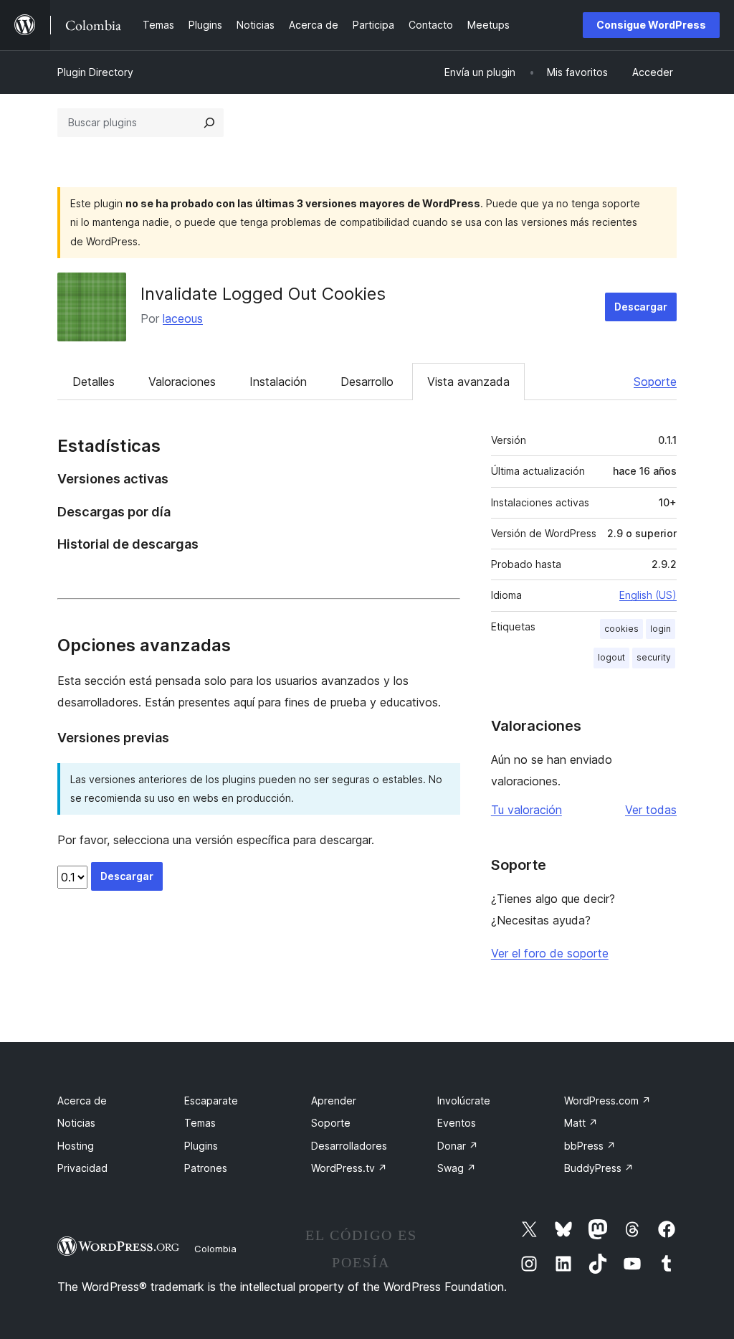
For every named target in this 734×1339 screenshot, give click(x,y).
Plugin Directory (95, 72)
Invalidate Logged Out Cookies (263, 293)
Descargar (640, 307)
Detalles (93, 381)
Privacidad (82, 1168)
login (660, 628)
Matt (581, 1123)
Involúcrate (463, 1100)
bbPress (590, 1146)
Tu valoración (526, 810)
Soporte (655, 381)
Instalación (278, 381)
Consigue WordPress (651, 25)
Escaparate (211, 1100)
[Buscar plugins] (209, 122)
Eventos (456, 1123)
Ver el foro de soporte (550, 953)
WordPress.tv (349, 1168)
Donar (457, 1146)
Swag (456, 1168)
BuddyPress (599, 1168)
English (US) (648, 595)
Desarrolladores (349, 1146)
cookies (621, 628)
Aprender (333, 1100)
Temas (200, 1123)
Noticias (76, 1123)
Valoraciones (182, 381)
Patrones (205, 1168)
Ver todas (651, 810)
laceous (183, 318)
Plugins (201, 1146)
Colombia (215, 1248)
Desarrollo (367, 381)
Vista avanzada (468, 381)
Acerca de (82, 1100)
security (654, 657)
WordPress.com (607, 1100)
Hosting (75, 1146)
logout (611, 657)
